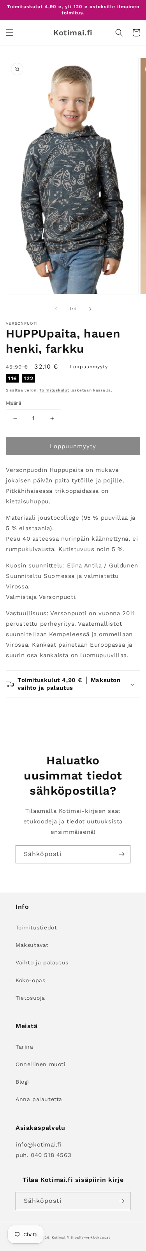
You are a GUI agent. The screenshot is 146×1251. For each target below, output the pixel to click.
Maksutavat (32, 945)
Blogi (22, 1082)
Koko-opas (30, 980)
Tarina (24, 1047)
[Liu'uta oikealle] (90, 308)
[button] (9, 32)
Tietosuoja (30, 998)
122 (28, 378)
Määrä (13, 403)
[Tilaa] (121, 854)
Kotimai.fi (60, 1237)
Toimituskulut (54, 390)
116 (12, 378)
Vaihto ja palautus (42, 962)
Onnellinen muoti (41, 1064)
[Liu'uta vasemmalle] (56, 308)
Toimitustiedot (36, 927)
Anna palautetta (39, 1099)
